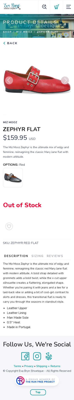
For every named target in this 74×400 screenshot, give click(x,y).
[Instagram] (37, 356)
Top (38, 392)
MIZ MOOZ (24, 31)
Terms (17, 366)
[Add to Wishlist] (9, 226)
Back (12, 43)
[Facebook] (25, 356)
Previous (9, 80)
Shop (7, 31)
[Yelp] (49, 356)
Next (65, 80)
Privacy (28, 366)
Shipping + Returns (48, 366)
